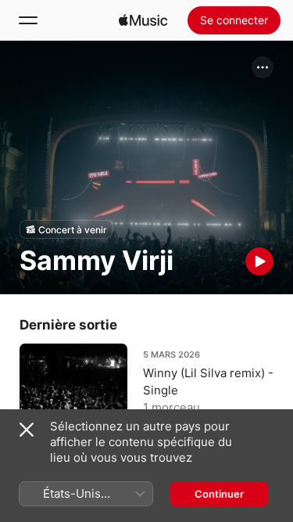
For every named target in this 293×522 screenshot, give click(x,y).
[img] (143, 20)
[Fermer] (27, 430)
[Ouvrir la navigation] (28, 20)
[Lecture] (259, 261)
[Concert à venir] (66, 229)
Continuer (219, 494)
